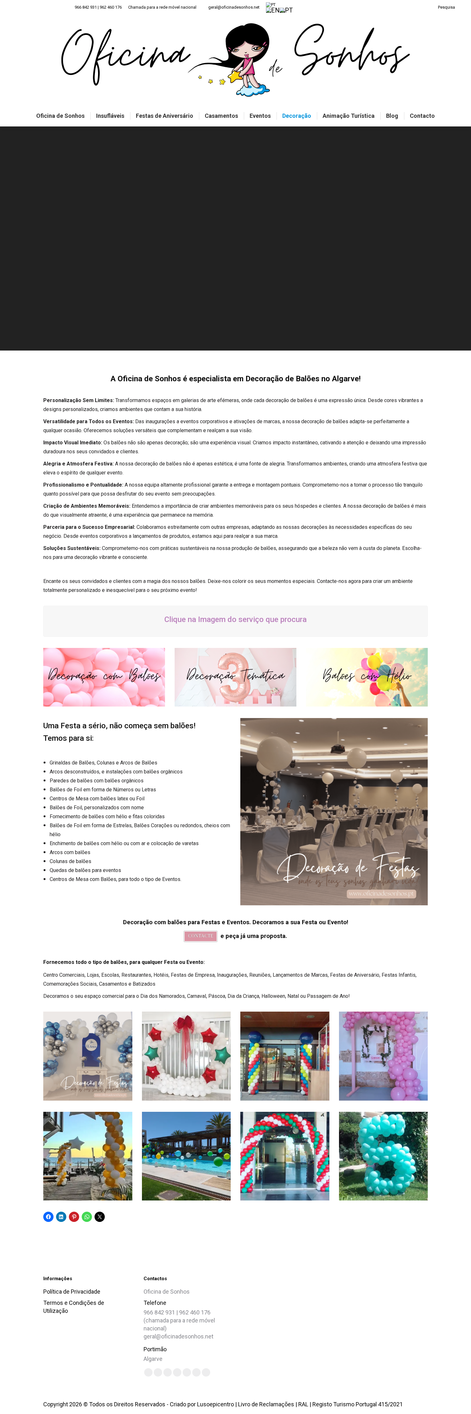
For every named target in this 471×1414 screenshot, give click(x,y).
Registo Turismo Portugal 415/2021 (357, 1404)
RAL (303, 1404)
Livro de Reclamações (266, 1404)
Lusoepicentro (215, 1404)
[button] (351, 1316)
